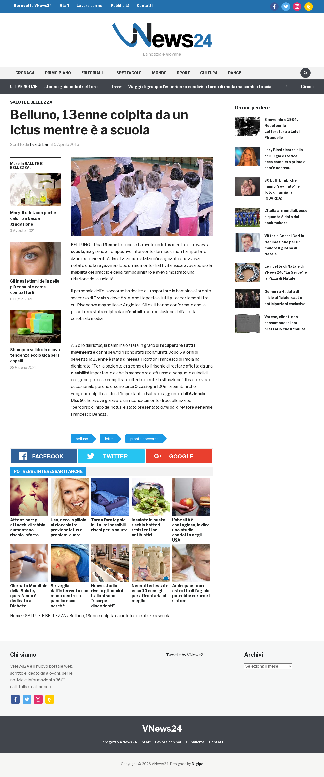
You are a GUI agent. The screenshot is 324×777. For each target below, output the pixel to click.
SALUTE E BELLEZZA (31, 102)
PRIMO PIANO (58, 72)
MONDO (159, 72)
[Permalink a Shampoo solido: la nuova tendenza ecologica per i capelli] (35, 328)
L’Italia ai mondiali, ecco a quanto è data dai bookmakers (285, 216)
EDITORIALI (92, 72)
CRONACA (25, 72)
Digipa (198, 764)
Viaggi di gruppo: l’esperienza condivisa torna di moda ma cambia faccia (185, 86)
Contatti (145, 5)
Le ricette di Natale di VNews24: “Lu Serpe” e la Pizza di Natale (285, 272)
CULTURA (209, 72)
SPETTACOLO (129, 72)
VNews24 (162, 728)
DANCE (234, 72)
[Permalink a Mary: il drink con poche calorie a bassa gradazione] (35, 191)
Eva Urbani (40, 144)
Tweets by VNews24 (186, 655)
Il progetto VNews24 (33, 5)
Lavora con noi (90, 5)
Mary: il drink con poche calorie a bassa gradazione (33, 218)
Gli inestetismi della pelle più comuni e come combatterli (34, 287)
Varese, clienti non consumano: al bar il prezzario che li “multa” (285, 323)
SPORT (183, 72)
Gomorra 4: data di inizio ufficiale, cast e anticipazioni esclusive (285, 297)
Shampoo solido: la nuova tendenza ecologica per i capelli (35, 355)
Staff (64, 5)
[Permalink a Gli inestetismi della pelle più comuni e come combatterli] (35, 260)
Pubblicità (120, 5)
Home (16, 615)
